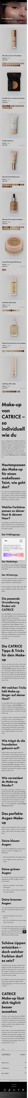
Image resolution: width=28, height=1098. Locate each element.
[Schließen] (21, 541)
